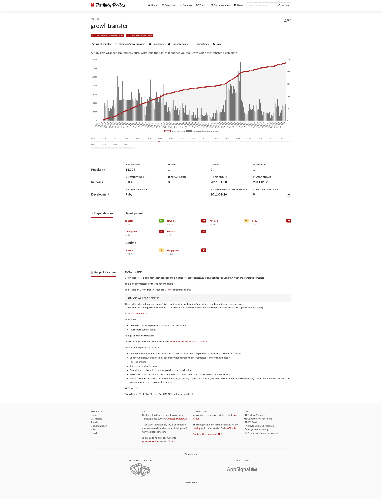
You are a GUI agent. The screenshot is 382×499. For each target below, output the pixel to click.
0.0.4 (128, 182)
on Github (230, 428)
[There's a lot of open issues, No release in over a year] (246, 221)
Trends (94, 422)
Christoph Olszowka (176, 418)
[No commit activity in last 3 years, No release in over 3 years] (203, 221)
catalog (196, 428)
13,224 (130, 169)
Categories (96, 418)
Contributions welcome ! (207, 434)
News (94, 429)
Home (94, 415)
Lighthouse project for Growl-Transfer (188, 341)
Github (171, 441)
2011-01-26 (219, 194)
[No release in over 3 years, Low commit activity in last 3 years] (203, 232)
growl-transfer (109, 25)
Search (94, 432)
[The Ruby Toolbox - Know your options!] (108, 5)
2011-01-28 (219, 182)
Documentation (99, 425)
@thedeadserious (151, 441)
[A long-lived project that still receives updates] (161, 221)
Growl (168, 289)
